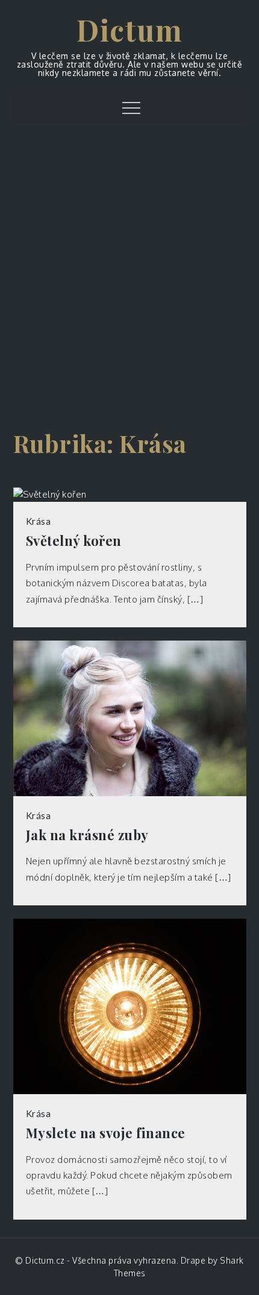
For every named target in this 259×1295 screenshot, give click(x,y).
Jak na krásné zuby (87, 835)
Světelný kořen (74, 540)
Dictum (129, 29)
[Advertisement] (129, 276)
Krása (38, 521)
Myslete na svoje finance (106, 1133)
